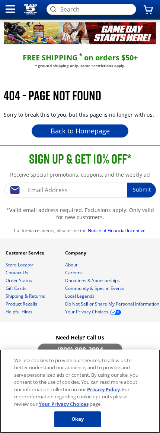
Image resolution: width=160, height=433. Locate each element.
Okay (77, 418)
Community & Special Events (95, 288)
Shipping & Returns (26, 296)
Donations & (92, 280)
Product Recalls (22, 304)
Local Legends (80, 296)
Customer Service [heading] (25, 253)
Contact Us (17, 272)
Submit (142, 189)
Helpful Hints (19, 312)
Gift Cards (17, 288)
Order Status (19, 280)
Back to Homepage (80, 130)
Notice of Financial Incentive (117, 230)
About (72, 265)
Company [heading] (76, 253)
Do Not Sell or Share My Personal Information (112, 304)
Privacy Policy (103, 389)
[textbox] (79, 190)
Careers (74, 272)
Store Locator (20, 265)
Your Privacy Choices (64, 404)
